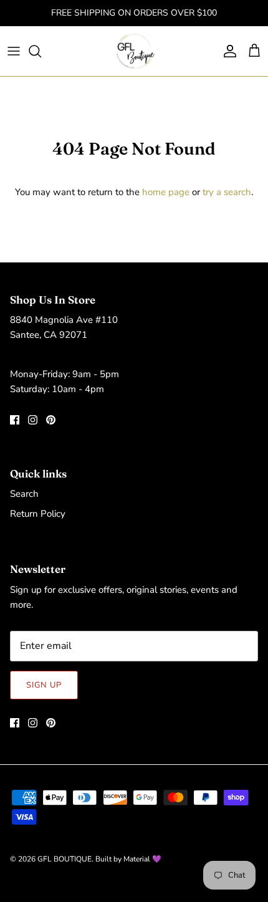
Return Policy (37, 513)
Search (24, 493)
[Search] (41, 51)
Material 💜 (142, 859)
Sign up (44, 685)
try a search (227, 192)
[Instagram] (32, 420)
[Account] (227, 51)
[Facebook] (14, 420)
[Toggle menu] (13, 51)
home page (165, 192)
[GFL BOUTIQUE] (134, 51)
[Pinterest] (50, 420)
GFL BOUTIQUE (64, 859)
